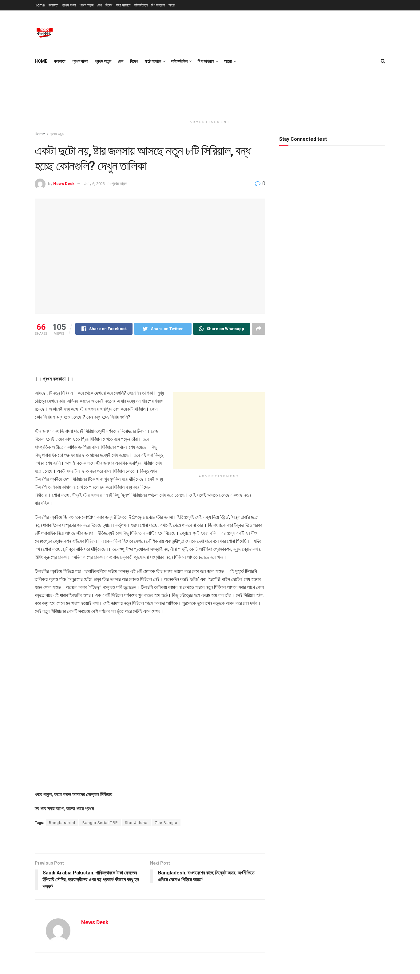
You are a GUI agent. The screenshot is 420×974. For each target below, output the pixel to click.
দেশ (99, 5)
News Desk (63, 183)
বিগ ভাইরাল (158, 5)
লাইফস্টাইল (141, 5)
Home (40, 5)
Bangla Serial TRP (100, 823)
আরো (171, 5)
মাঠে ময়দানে (123, 5)
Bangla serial (62, 823)
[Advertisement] (273, 31)
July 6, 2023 (94, 183)
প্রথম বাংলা (69, 5)
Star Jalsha (136, 823)
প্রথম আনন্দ (86, 5)
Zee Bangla (166, 823)
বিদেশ (108, 5)
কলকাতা (53, 5)
